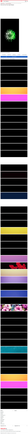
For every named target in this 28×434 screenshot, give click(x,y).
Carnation (19, 54)
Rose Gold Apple (2, 419)
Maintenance (2, 420)
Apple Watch (2, 421)
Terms (16, 431)
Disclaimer (7, 431)
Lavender (2, 418)
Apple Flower (9, 54)
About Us (2, 431)
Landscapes (2, 416)
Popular (19, 431)
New (17, 431)
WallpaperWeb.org (3, 3)
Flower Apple (4, 54)
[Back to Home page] (1, 1)
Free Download (14, 56)
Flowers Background (25, 54)
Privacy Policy (13, 431)
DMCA (9, 431)
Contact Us (4, 431)
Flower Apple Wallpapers (8, 3)
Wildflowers (14, 54)
